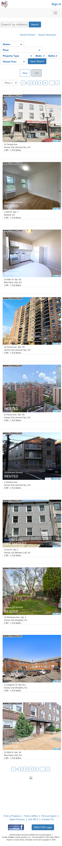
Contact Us (48, 819)
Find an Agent (48, 816)
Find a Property (12, 816)
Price (6, 50)
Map (25, 73)
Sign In (56, 4)
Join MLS (33, 819)
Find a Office (31, 816)
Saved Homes (27, 34)
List (36, 73)
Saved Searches (47, 34)
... (52, 83)
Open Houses (17, 819)
